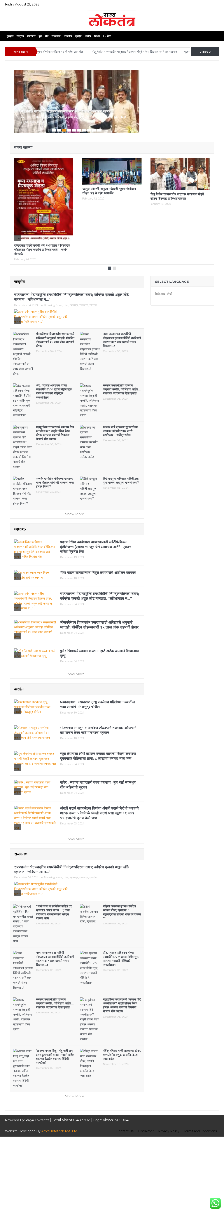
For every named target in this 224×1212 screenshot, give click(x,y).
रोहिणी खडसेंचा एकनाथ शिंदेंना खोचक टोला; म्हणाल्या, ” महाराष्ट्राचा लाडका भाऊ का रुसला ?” (122, 912)
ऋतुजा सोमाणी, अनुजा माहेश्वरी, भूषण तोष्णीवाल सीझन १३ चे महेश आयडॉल (109, 191)
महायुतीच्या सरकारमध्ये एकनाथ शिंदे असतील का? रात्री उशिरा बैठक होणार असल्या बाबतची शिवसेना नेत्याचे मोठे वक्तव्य (55, 433)
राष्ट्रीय (20, 36)
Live (66, 305)
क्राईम (78, 36)
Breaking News (53, 305)
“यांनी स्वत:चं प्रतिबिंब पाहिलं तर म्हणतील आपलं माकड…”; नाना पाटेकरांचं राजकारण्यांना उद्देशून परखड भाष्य (54, 912)
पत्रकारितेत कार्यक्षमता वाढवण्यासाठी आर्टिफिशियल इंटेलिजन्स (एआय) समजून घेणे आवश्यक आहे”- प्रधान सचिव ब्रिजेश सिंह (95, 547)
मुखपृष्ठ (10, 36)
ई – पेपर (107, 36)
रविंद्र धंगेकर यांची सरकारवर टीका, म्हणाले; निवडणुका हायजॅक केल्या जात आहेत (122, 1055)
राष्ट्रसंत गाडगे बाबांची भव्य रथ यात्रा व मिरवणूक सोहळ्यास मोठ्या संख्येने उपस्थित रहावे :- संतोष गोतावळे (42, 249)
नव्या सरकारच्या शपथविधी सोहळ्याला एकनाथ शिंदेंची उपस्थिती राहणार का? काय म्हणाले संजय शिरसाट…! (122, 340)
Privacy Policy (168, 1131)
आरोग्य (88, 36)
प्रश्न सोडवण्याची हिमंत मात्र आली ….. (178, 52)
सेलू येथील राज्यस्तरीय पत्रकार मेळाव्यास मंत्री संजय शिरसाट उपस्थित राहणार (107, 52)
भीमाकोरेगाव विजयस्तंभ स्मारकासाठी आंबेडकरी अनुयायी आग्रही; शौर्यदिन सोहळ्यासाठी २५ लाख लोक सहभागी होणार (55, 340)
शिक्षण (97, 36)
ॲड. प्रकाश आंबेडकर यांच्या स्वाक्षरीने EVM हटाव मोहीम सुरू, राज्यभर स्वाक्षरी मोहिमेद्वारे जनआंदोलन (54, 391)
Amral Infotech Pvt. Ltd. (59, 1131)
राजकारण (56, 36)
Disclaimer (146, 1131)
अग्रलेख (68, 36)
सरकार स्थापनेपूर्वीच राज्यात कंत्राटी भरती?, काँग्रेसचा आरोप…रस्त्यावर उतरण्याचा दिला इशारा (122, 389)
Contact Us (124, 1131)
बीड (46, 36)
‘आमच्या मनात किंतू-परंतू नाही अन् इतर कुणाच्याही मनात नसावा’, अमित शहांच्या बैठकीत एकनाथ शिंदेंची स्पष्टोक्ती (55, 1057)
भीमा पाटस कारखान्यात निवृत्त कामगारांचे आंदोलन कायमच (98, 572)
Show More (75, 514)
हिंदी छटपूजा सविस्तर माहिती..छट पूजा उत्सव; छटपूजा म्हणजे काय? (121, 480)
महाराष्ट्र (31, 36)
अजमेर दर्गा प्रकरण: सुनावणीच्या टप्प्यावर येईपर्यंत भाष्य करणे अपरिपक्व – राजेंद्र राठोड (120, 431)
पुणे (40, 36)
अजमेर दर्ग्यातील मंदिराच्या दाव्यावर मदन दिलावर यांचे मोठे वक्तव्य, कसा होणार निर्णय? (55, 482)
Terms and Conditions (200, 1131)
